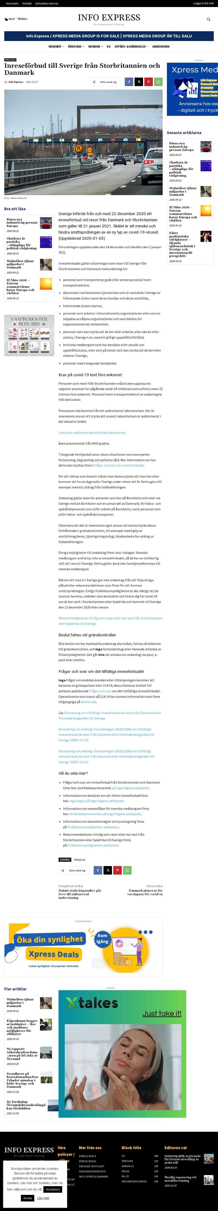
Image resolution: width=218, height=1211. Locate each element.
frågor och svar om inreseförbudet (119, 465)
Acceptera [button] (53, 1189)
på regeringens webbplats (131, 788)
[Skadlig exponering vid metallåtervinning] (209, 1180)
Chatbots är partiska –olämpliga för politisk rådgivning (22, 243)
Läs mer (43, 1198)
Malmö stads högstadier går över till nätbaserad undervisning (80, 894)
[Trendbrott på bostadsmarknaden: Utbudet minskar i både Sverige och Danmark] (46, 1077)
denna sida (88, 702)
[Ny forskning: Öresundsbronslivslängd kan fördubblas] (53, 1105)
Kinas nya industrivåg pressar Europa (22, 223)
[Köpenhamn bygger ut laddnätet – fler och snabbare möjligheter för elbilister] (46, 1024)
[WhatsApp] (158, 82)
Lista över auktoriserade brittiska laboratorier (92, 432)
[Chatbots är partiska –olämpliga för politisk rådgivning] (46, 242)
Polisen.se (79, 859)
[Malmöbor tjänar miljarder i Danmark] (46, 265)
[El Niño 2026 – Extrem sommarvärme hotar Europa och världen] (46, 284)
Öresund (10, 59)
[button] (208, 19)
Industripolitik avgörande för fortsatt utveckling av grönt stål (183, 1159)
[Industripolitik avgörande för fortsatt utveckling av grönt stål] (209, 1159)
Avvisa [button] (27, 1198)
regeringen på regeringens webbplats (96, 801)
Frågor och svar (100, 691)
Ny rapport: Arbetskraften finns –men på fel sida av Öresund (22, 1054)
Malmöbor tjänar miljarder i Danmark (20, 264)
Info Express (15, 82)
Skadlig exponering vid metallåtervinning (180, 1179)
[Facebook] (129, 82)
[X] (139, 82)
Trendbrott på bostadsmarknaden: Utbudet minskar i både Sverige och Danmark (23, 1080)
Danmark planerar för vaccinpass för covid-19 (145, 892)
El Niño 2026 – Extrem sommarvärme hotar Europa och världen (20, 286)
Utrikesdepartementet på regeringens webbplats (105, 814)
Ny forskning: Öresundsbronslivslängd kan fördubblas (26, 1105)
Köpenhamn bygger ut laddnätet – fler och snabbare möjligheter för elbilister (22, 1027)
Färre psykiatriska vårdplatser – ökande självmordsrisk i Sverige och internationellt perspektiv (182, 244)
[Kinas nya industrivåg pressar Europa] (46, 223)
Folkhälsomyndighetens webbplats (93, 827)
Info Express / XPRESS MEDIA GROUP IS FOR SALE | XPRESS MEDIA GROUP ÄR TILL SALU (109, 36)
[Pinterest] (148, 82)
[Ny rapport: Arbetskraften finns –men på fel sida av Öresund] (46, 1052)
